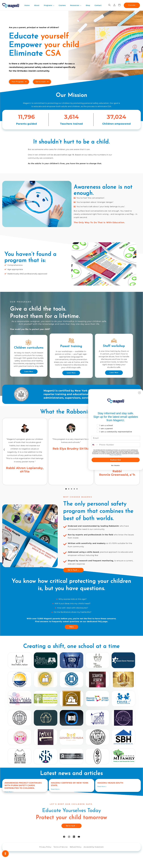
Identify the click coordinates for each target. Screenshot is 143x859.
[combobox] (94, 445)
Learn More (28, 371)
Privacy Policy (45, 847)
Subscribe (115, 460)
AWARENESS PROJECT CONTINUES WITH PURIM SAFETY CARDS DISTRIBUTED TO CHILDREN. (23, 785)
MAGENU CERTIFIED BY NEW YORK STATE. (69, 784)
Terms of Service (61, 847)
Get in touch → (71, 826)
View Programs (18, 82)
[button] (109, 5)
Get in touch (40, 82)
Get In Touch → (73, 570)
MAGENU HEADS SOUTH (110, 783)
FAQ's (71, 627)
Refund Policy (76, 847)
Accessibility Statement (94, 847)
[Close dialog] (139, 392)
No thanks (115, 465)
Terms (119, 454)
